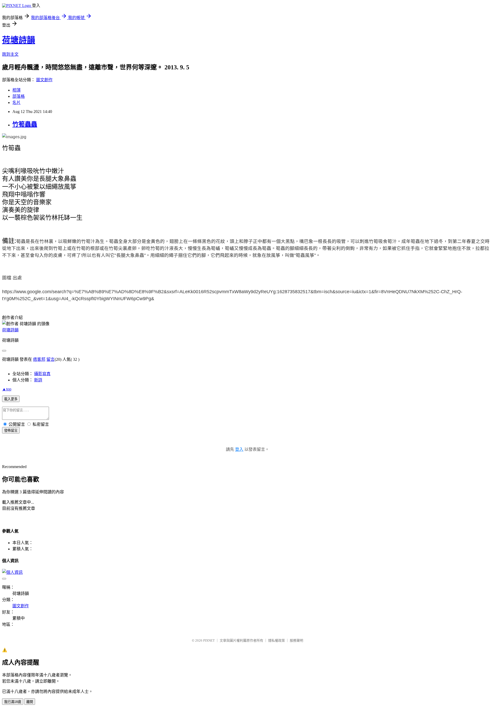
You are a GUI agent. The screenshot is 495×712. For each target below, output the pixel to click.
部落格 (18, 96)
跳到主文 (10, 54)
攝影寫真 (42, 374)
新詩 (38, 380)
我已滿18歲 (12, 702)
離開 (29, 702)
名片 (16, 102)
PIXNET (209, 640)
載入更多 (11, 399)
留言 (50, 359)
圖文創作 (44, 80)
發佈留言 (11, 430)
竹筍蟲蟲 (24, 124)
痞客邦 (39, 359)
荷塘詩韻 (18, 40)
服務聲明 (296, 640)
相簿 (16, 90)
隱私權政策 (276, 640)
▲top (6, 389)
